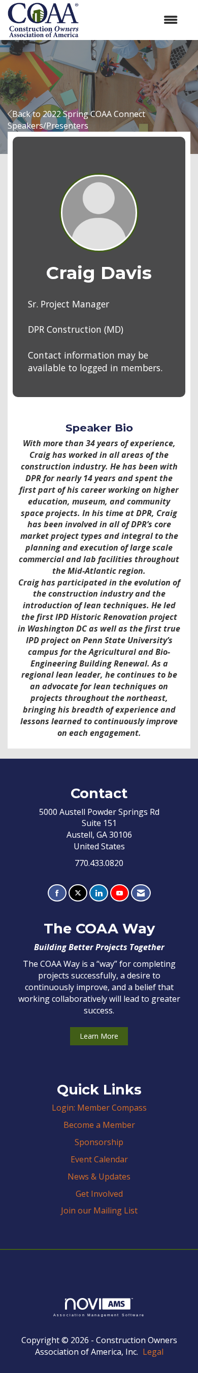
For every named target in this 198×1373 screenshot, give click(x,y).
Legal (153, 1351)
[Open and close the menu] (133, 20)
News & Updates (99, 1176)
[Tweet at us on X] (78, 893)
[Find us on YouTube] (119, 893)
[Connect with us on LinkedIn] (98, 893)
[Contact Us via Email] (141, 893)
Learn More (99, 1036)
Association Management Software (99, 1315)
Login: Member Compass (99, 1107)
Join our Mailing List (99, 1210)
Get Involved (99, 1193)
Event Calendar (99, 1159)
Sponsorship (99, 1142)
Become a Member (99, 1124)
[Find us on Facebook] (57, 893)
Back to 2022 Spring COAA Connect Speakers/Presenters (76, 119)
